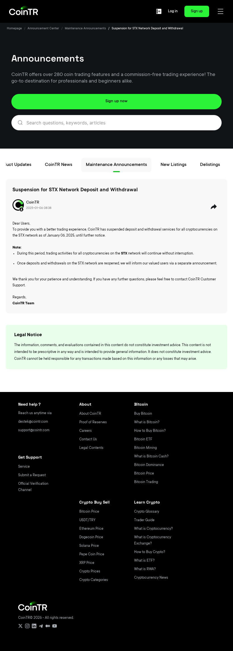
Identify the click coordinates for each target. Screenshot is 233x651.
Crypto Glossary (146, 512)
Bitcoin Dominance (149, 465)
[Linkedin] (34, 626)
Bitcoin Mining (145, 448)
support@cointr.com (33, 430)
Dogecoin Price (91, 537)
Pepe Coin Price (91, 554)
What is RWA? (145, 569)
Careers (85, 431)
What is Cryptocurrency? (153, 529)
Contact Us (88, 439)
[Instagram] (27, 626)
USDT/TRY (87, 520)
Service (24, 467)
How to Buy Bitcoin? (150, 431)
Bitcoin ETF (143, 439)
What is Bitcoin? (146, 422)
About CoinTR (90, 414)
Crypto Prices (89, 572)
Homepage (14, 28)
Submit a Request (32, 475)
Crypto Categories (93, 580)
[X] (20, 626)
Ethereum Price (91, 529)
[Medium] (47, 626)
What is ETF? (144, 561)
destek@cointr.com (33, 422)
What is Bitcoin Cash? (151, 457)
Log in (173, 11)
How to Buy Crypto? (149, 552)
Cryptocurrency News (151, 578)
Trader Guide (144, 520)
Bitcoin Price (144, 474)
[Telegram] (41, 626)
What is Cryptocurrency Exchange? (152, 540)
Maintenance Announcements (85, 28)
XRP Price (86, 563)
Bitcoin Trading (146, 482)
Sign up (197, 11)
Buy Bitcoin (143, 414)
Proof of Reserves (93, 422)
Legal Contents (91, 448)
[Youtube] (54, 626)
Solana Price (89, 546)
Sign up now (116, 101)
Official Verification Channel (33, 487)
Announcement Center (43, 28)
